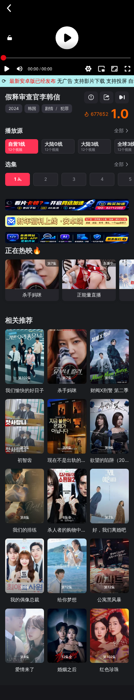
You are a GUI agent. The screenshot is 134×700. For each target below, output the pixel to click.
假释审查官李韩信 (32, 97)
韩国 (32, 108)
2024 (14, 108)
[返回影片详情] (8, 8)
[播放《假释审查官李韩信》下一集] (122, 97)
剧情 (49, 108)
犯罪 (64, 108)
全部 (119, 130)
